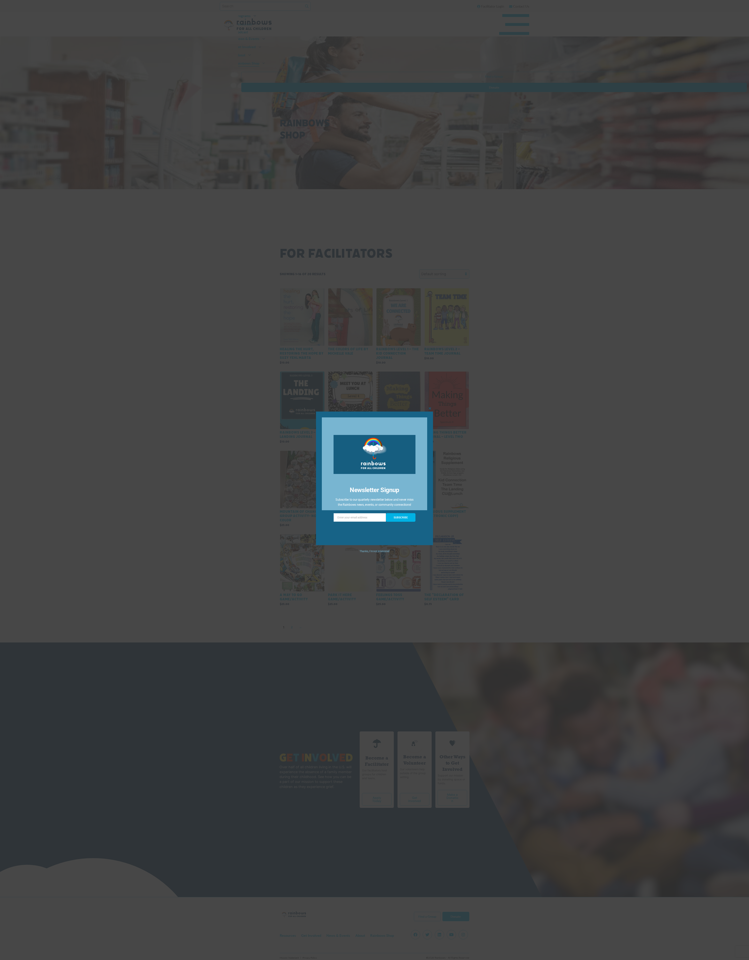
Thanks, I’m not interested (374, 551)
